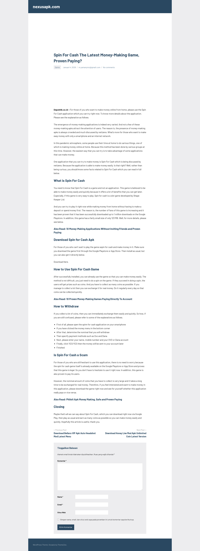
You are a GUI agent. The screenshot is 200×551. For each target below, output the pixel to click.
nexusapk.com (46, 6)
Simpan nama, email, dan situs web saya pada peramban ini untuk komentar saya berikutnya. (97, 519)
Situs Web (61, 512)
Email (60, 504)
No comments (109, 67)
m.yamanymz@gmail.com (89, 67)
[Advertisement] (100, 35)
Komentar (61, 461)
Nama (60, 497)
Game (57, 67)
